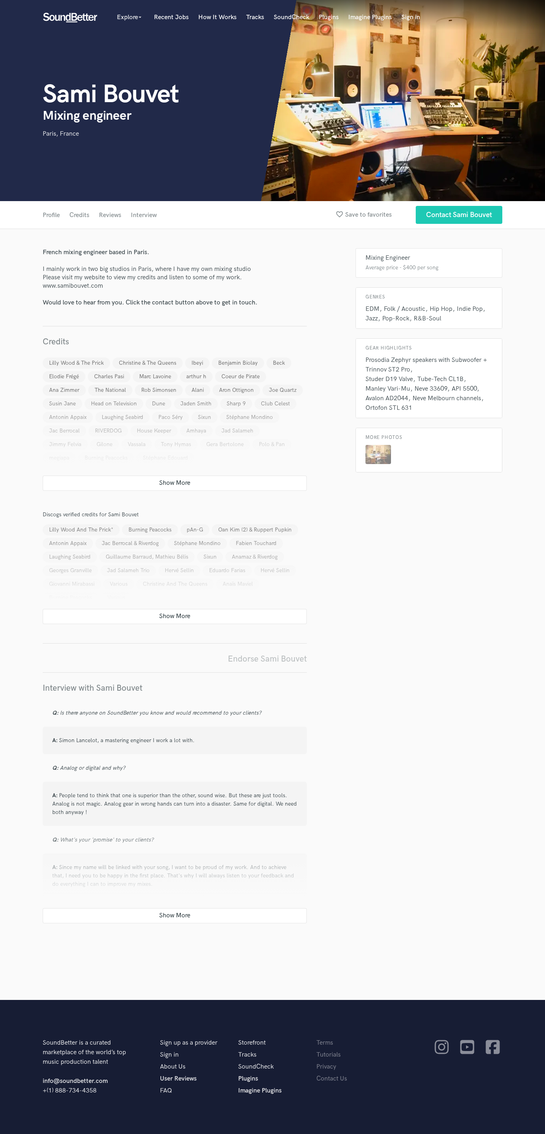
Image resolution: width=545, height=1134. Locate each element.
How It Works (217, 17)
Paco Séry (170, 417)
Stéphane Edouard (165, 457)
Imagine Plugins (370, 17)
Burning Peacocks (106, 457)
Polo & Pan (272, 444)
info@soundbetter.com (75, 1081)
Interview (144, 215)
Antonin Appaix (68, 417)
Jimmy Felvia (65, 444)
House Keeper (154, 430)
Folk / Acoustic (404, 309)
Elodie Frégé (64, 376)
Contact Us (331, 1079)
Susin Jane (62, 403)
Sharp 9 (236, 403)
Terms (324, 1043)
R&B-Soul (427, 318)
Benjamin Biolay (238, 363)
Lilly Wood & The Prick (76, 363)
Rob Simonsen (158, 390)
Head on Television (114, 403)
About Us (173, 1067)
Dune (158, 403)
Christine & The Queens (147, 363)
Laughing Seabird (122, 417)
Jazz (371, 318)
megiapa (59, 457)
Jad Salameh (237, 430)
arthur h (196, 376)
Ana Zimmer (64, 390)
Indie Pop (470, 309)
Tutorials (328, 1055)
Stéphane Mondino (249, 417)
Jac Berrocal (64, 430)
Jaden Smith (195, 403)
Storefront (252, 1043)
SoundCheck (291, 17)
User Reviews (178, 1079)
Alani (198, 390)
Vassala (137, 444)
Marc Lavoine (155, 376)
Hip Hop (441, 309)
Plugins (329, 17)
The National (110, 390)
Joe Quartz (282, 390)
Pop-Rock (395, 318)
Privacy (326, 1067)
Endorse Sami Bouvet (267, 659)
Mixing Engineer (387, 258)
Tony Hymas (176, 444)
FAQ (166, 1090)
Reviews (110, 215)
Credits (79, 215)
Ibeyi (197, 363)
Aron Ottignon (236, 390)
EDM (372, 309)
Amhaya (196, 430)
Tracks (255, 17)
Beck (279, 363)
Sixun (204, 417)
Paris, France (61, 134)
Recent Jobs (171, 17)
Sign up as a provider (188, 1043)
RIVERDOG (108, 430)
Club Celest (275, 403)
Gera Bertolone (225, 444)
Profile (51, 215)
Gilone (105, 444)
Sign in (410, 17)
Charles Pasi (109, 376)
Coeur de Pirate (240, 376)
